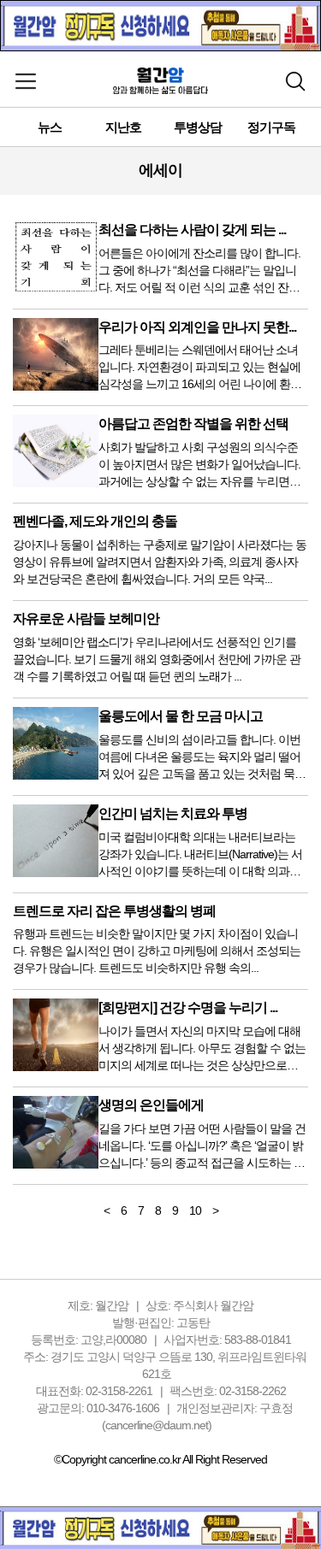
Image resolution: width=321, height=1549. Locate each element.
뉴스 (50, 127)
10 (195, 1210)
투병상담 (198, 127)
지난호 (123, 127)
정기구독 (271, 127)
